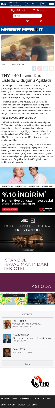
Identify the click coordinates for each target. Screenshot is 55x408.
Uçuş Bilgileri (18, 10)
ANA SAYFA (5, 399)
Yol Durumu (39, 10)
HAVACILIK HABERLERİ (21, 399)
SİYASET (36, 399)
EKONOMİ (46, 399)
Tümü (27, 364)
